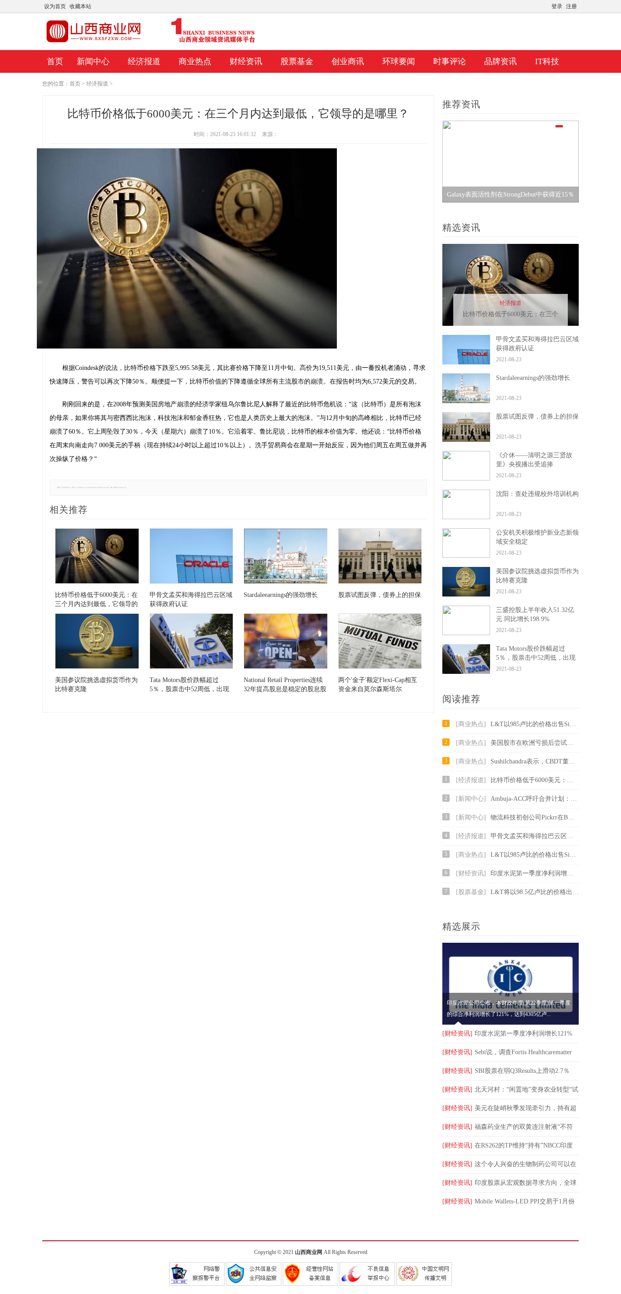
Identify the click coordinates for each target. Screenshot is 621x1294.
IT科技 (547, 61)
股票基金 (296, 61)
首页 (55, 61)
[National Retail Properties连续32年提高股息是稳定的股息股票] (285, 642)
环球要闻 (398, 61)
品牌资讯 (500, 61)
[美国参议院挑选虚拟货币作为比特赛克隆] (97, 642)
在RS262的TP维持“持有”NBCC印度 (507, 1145)
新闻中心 (93, 61)
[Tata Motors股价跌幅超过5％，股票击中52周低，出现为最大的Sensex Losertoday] (191, 642)
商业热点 (195, 61)
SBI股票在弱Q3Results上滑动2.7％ (506, 1070)
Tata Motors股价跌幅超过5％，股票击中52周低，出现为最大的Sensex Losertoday (536, 657)
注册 (571, 6)
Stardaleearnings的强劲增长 (533, 377)
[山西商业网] (150, 42)
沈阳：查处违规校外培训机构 (537, 493)
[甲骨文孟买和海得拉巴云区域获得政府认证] (191, 557)
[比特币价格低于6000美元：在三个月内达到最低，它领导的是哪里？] (97, 557)
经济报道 (144, 61)
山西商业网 (308, 1252)
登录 (556, 6)
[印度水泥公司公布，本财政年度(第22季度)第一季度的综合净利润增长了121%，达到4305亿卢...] (510, 1023)
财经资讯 (246, 61)
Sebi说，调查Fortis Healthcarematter (507, 1052)
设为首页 (55, 6)
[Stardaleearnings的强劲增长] (285, 557)
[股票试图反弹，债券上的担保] (380, 557)
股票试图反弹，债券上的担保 (537, 416)
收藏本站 (80, 6)
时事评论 (449, 61)
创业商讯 (347, 61)
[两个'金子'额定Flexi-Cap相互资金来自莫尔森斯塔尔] (380, 642)
